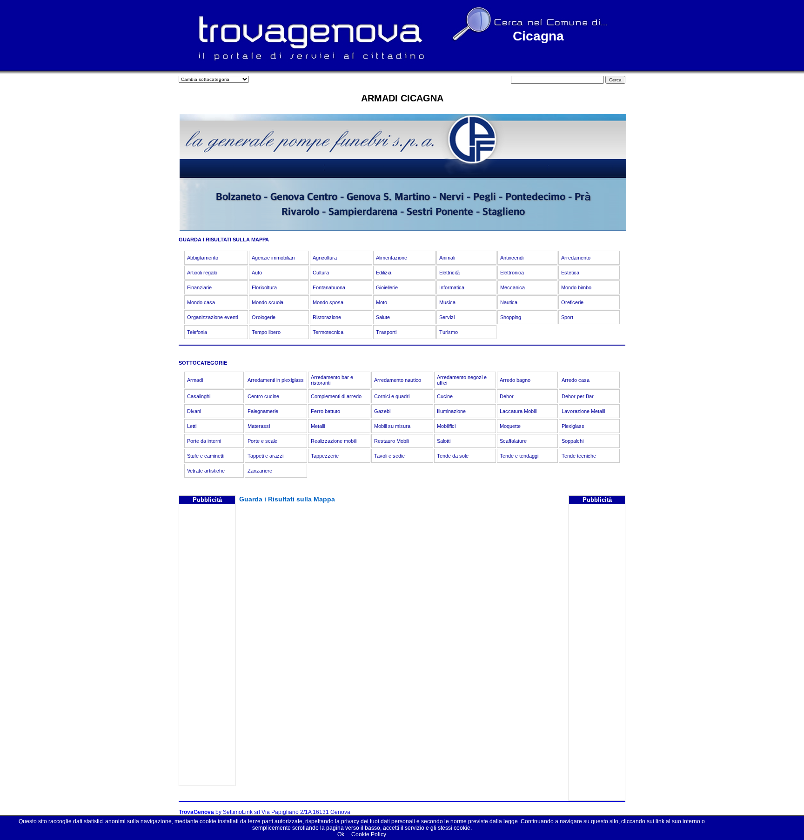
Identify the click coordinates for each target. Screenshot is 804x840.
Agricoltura (325, 257)
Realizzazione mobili (333, 441)
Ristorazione (327, 317)
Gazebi (382, 411)
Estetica (570, 272)
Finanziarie (199, 287)
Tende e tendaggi (519, 456)
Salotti (443, 441)
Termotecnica (328, 332)
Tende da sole (453, 456)
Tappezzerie (325, 456)
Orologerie (263, 317)
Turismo (448, 332)
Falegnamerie (263, 411)
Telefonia (197, 332)
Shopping (510, 317)
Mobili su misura (392, 426)
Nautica (508, 302)
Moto (381, 302)
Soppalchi (572, 441)
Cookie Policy (368, 834)
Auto (257, 272)
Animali (447, 257)
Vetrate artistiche (206, 470)
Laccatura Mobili (518, 411)
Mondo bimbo (576, 287)
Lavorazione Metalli (583, 411)
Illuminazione (451, 411)
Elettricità (449, 272)
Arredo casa (576, 380)
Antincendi (511, 257)
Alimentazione (391, 257)
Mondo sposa (328, 302)
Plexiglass (573, 426)
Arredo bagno (515, 380)
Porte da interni (204, 441)
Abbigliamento (202, 257)
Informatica (451, 287)
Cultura (321, 272)
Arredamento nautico (397, 380)
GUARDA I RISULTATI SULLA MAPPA (224, 239)
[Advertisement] (207, 646)
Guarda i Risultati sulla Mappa (287, 499)
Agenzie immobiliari (273, 257)
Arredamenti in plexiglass (276, 380)
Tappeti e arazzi (265, 456)
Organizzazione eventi (212, 317)
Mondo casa (201, 302)
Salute (383, 317)
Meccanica (512, 287)
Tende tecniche (579, 456)
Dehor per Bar (578, 396)
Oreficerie (572, 302)
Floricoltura (264, 287)
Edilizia (383, 272)
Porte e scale (262, 441)
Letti (191, 426)
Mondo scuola (267, 302)
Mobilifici (446, 426)
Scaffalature (513, 441)
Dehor (507, 396)
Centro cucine (263, 396)
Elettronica (512, 272)
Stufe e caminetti (205, 456)
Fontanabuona (329, 287)
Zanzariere (260, 470)
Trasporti (386, 332)
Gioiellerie (387, 287)
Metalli (318, 426)
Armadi (195, 380)
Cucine (445, 396)
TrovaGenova (196, 812)
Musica (447, 302)
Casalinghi (198, 396)
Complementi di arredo (336, 396)
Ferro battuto (325, 411)
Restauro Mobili (391, 441)
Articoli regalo (202, 272)
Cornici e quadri (391, 396)
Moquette (510, 426)
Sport (567, 317)
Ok (340, 834)
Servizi (447, 317)
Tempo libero (266, 332)
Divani (194, 411)
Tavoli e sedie (389, 456)
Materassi (259, 426)
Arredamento (575, 257)
